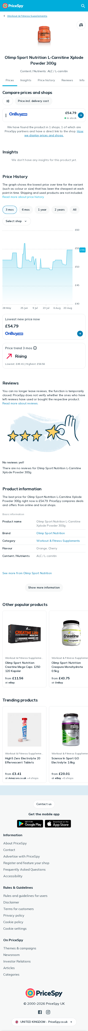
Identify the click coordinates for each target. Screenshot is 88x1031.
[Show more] (6, 115)
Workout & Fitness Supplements (27, 15)
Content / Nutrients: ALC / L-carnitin (44, 71)
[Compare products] (81, 25)
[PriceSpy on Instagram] (48, 1012)
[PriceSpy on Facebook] (39, 1012)
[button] (7, 101)
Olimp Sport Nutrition (50, 533)
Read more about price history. (23, 197)
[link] (24, 649)
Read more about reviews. (20, 403)
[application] (44, 270)
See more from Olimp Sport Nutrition (27, 573)
